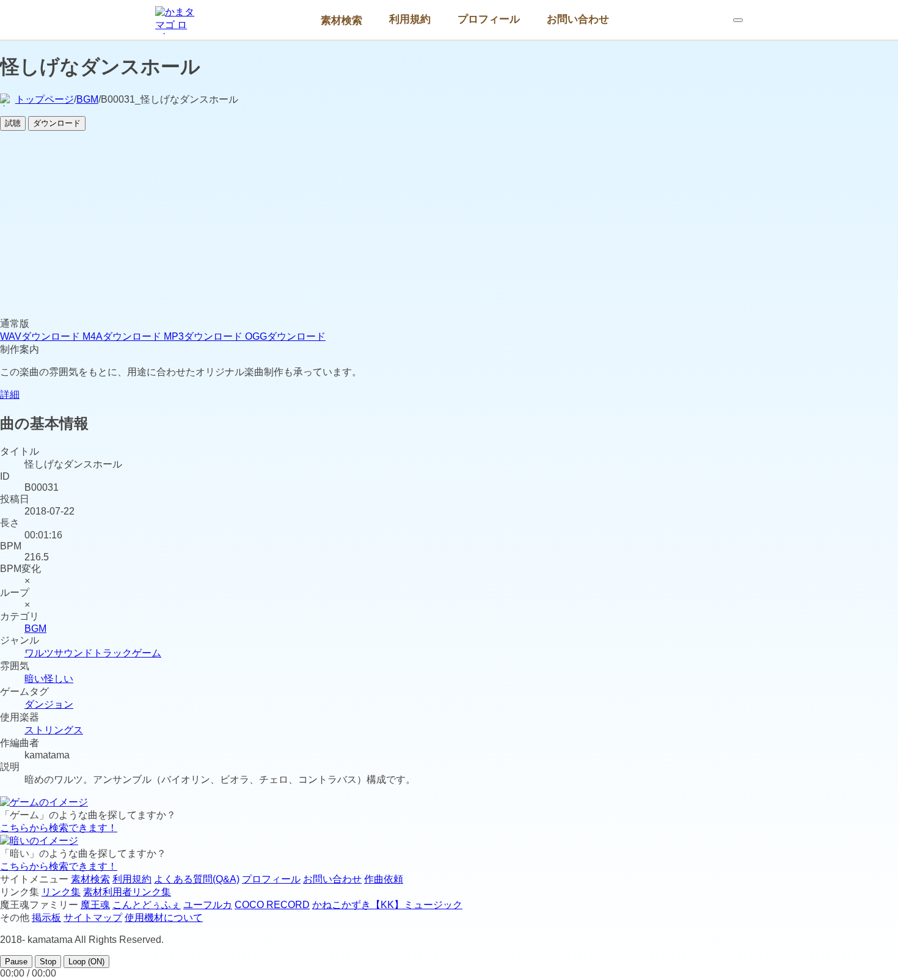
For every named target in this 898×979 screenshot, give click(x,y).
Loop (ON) (86, 961)
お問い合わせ (578, 19)
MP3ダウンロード (204, 336)
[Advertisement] (449, 226)
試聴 (13, 123)
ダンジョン (48, 704)
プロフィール (489, 19)
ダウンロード (57, 123)
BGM (87, 99)
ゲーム (146, 653)
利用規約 (410, 19)
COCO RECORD (272, 905)
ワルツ (39, 653)
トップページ (44, 99)
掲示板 (46, 917)
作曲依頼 (383, 879)
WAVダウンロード (41, 336)
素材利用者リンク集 (127, 892)
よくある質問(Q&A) (196, 879)
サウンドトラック (93, 653)
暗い (34, 678)
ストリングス (53, 730)
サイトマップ (93, 917)
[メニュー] (738, 20)
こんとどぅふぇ (146, 905)
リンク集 (61, 892)
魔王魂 (95, 905)
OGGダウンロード (285, 336)
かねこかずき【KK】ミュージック (387, 905)
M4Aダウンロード (123, 336)
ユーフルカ (207, 905)
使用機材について (164, 917)
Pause (16, 961)
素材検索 (341, 20)
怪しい (58, 678)
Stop (48, 961)
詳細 (10, 394)
